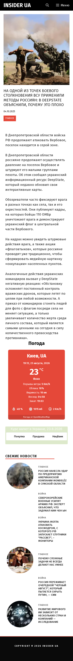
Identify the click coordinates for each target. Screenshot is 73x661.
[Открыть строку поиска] (47, 5)
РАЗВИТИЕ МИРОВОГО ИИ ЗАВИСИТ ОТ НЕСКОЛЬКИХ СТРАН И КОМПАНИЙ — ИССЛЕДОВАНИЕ (52, 615)
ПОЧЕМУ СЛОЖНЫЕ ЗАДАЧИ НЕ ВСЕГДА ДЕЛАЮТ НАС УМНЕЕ (50, 561)
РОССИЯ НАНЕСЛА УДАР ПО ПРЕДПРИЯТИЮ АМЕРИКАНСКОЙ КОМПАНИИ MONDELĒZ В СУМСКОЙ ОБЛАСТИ (53, 477)
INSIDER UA (17, 5)
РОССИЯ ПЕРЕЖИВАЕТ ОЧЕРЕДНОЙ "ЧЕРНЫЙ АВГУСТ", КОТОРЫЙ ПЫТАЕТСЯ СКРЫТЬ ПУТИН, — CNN (52, 588)
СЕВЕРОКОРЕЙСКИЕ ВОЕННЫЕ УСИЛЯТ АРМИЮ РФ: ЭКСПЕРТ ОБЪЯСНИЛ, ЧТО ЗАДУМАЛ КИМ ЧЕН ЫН (52, 504)
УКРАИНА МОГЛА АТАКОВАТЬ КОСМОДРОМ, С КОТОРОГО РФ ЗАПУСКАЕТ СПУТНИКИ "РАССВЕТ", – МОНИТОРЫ (52, 531)
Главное (9, 118)
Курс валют (20, 429)
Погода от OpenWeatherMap (36, 417)
